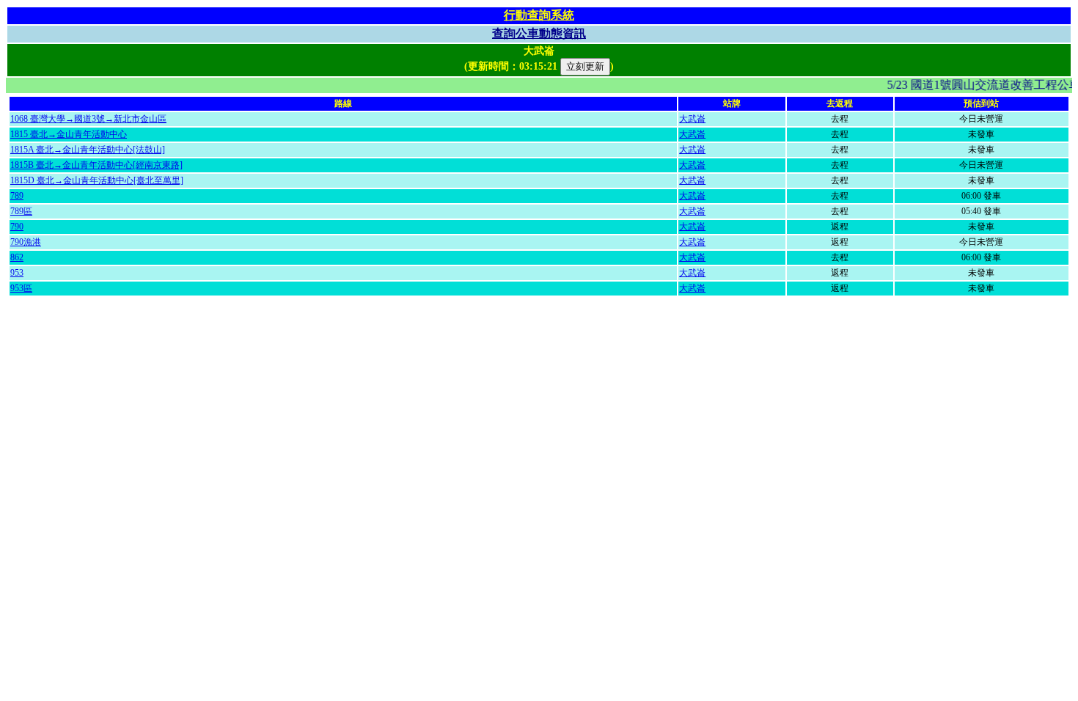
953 (16, 273)
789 (16, 196)
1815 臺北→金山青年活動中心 (68, 134)
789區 (21, 211)
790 (16, 226)
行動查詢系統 (539, 15)
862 (16, 257)
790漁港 (25, 242)
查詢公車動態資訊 (539, 33)
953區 (21, 288)
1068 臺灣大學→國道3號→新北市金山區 (88, 119)
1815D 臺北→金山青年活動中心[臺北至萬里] (96, 180)
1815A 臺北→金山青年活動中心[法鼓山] (87, 149)
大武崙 (692, 119)
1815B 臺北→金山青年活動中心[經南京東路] (96, 165)
